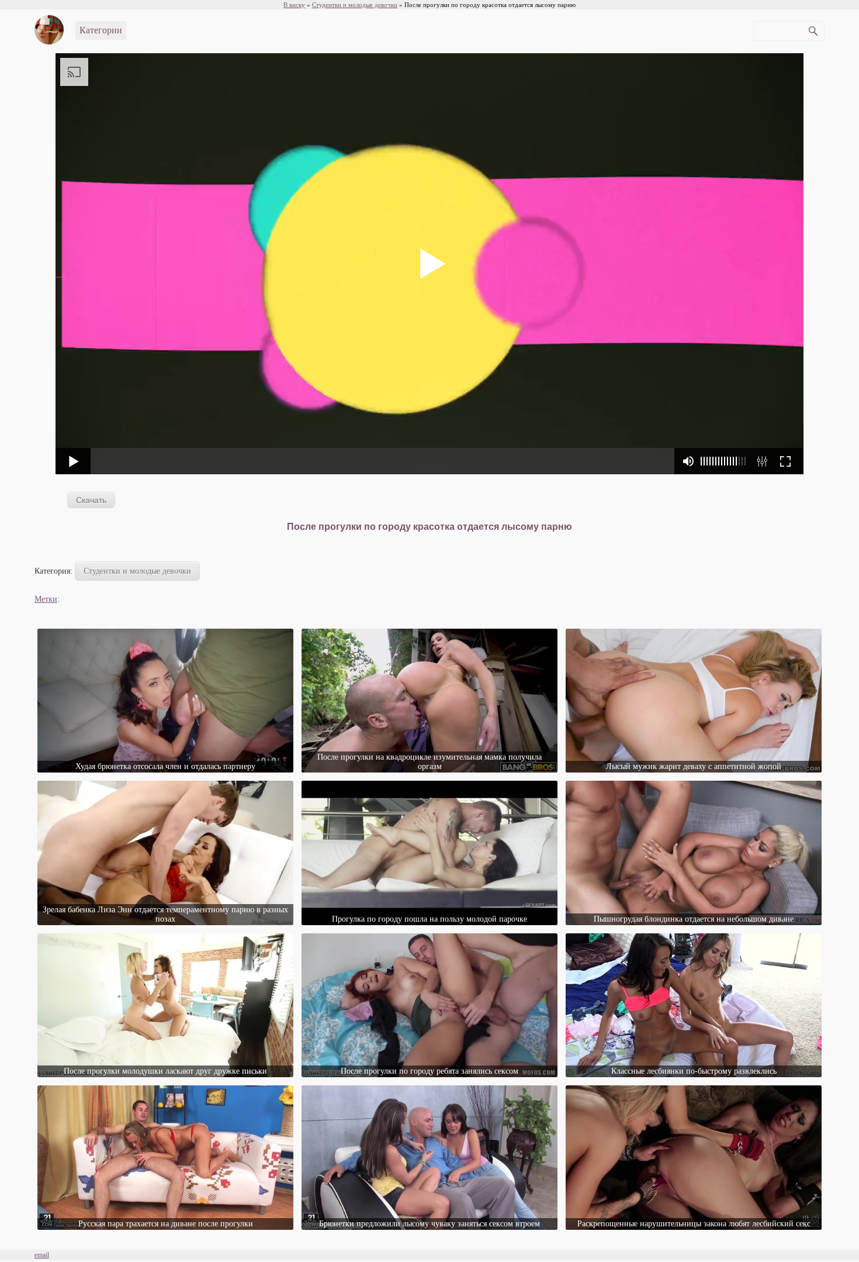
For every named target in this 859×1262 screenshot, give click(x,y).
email (41, 1255)
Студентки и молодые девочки (137, 571)
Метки (45, 599)
